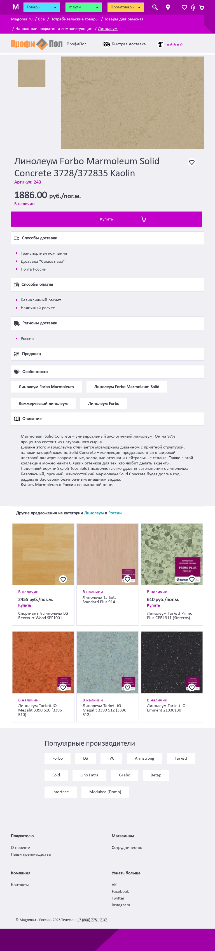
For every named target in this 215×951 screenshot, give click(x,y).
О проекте (20, 848)
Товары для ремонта (124, 19)
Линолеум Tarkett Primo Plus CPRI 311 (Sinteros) (169, 615)
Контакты (20, 885)
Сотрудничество (127, 848)
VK (114, 885)
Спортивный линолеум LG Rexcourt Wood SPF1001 (43, 615)
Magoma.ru (21, 19)
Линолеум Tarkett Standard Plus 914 (99, 599)
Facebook (120, 891)
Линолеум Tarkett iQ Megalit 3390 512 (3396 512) (104, 710)
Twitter (118, 898)
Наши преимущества (31, 854)
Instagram (121, 905)
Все (41, 19)
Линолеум (108, 29)
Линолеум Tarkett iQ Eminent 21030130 (166, 708)
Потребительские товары (74, 19)
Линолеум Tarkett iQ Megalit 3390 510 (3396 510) (40, 710)
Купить (106, 219)
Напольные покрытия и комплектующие (53, 29)
